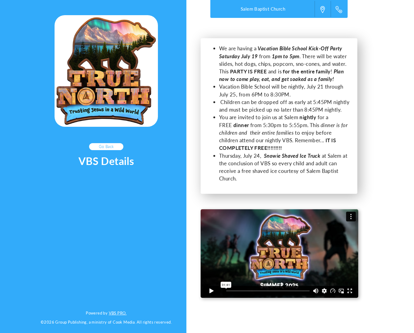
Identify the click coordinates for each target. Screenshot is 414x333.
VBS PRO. (118, 313)
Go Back (106, 146)
